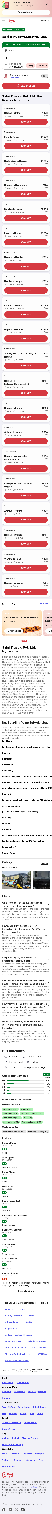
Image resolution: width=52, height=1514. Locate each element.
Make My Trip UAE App (12, 1444)
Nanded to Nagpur (13, 281)
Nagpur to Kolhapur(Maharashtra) (16, 382)
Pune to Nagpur (12, 137)
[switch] (44, 76)
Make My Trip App (30, 1438)
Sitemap (13, 1413)
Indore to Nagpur (13, 233)
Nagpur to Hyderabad (15, 185)
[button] (46, 4)
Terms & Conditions (11, 1422)
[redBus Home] (12, 21)
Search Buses (28, 85)
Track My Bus (8, 1407)
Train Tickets (23, 1382)
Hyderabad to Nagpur (15, 161)
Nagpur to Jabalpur (14, 583)
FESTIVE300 (15, 631)
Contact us (19, 1391)
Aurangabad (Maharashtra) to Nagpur (20, 355)
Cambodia (18, 1460)
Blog (32, 1413)
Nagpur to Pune (12, 113)
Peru (41, 1460)
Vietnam (6, 1460)
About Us (6, 1391)
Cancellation (24, 1407)
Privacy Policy (30, 1422)
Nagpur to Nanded (13, 257)
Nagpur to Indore (13, 408)
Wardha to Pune (12, 559)
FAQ (4, 1413)
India (4, 1453)
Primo (40, 1413)
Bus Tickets (7, 1382)
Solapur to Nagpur (13, 432)
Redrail (15, 1438)
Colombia (30, 1460)
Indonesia (14, 1453)
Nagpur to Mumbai (13, 329)
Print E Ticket (39, 1407)
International (8, 1466)
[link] (22, 623)
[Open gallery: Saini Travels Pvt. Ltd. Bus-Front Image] (16, 880)
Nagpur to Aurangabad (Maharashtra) (16, 458)
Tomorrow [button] (42, 65)
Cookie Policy (8, 1429)
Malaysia (39, 1453)
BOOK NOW (26, 122)
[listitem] (7, 613)
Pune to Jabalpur (13, 305)
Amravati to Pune (13, 510)
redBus (5, 1438)
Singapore (27, 1453)
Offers (23, 1413)
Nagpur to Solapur (13, 534)
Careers (6, 1398)
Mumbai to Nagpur (13, 209)
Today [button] (30, 65)
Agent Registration (37, 1391)
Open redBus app (26, 12)
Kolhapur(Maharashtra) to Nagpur (18, 485)
